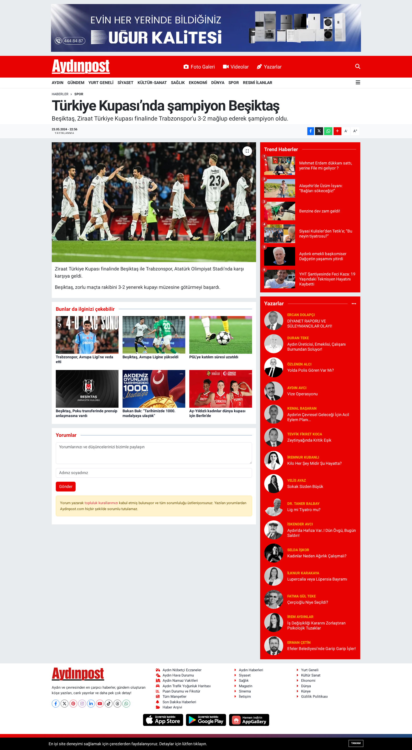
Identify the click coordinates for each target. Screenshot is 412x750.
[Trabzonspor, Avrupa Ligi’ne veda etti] (87, 334)
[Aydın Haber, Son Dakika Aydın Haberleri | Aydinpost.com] (81, 67)
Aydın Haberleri (251, 670)
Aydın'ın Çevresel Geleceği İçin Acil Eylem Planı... (318, 417)
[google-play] (206, 719)
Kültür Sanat (310, 675)
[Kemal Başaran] (273, 413)
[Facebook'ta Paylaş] (310, 131)
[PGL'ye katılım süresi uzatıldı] (220, 334)
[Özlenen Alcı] (273, 366)
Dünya (306, 686)
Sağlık (244, 680)
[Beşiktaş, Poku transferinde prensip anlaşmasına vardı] (87, 388)
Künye (306, 691)
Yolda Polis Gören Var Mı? (310, 370)
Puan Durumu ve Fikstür (181, 691)
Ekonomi (308, 680)
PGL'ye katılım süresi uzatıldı (213, 357)
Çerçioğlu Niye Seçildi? (307, 602)
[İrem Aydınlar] (273, 622)
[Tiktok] (109, 704)
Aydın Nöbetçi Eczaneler (182, 670)
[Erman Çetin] (273, 645)
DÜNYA (217, 82)
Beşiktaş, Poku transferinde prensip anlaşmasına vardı (86, 413)
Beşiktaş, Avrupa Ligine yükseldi (150, 357)
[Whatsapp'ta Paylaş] (328, 131)
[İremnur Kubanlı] (273, 460)
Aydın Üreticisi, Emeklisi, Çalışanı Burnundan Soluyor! (316, 347)
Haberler (60, 94)
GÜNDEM (75, 82)
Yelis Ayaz (296, 480)
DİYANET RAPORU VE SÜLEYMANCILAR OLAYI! (309, 323)
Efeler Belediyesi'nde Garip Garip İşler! (321, 648)
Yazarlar (273, 67)
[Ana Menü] (358, 83)
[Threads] (117, 704)
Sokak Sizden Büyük (305, 486)
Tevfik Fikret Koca (304, 434)
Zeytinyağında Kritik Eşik (309, 440)
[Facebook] (56, 704)
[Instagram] (82, 704)
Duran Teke (298, 338)
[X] (64, 704)
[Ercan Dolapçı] (273, 320)
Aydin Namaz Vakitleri (180, 680)
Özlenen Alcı (299, 364)
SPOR (233, 82)
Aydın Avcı (296, 388)
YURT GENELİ (100, 82)
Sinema (245, 691)
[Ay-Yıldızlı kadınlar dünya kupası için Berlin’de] (220, 388)
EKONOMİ (198, 82)
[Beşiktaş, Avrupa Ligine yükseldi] (154, 334)
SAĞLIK (178, 82)
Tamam (356, 743)
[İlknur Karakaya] (273, 575)
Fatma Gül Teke (301, 596)
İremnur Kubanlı (303, 457)
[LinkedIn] (91, 704)
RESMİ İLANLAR (257, 82)
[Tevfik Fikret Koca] (273, 436)
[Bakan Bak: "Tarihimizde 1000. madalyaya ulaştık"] (154, 388)
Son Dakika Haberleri (179, 702)
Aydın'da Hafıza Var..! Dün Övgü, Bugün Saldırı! (321, 533)
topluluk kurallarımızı (102, 503)
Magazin (245, 686)
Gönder (65, 486)
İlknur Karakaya (303, 573)
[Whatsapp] (126, 704)
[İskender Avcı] (273, 529)
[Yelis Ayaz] (273, 483)
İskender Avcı (300, 524)
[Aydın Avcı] (273, 390)
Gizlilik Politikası (314, 696)
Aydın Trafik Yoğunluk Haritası (187, 686)
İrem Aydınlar (300, 617)
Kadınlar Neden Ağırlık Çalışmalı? (316, 556)
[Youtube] (100, 704)
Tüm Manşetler (174, 696)
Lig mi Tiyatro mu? (303, 509)
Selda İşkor (298, 550)
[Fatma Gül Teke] (273, 599)
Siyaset (245, 675)
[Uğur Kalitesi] (206, 27)
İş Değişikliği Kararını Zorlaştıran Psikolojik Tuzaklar (316, 625)
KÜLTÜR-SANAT (152, 82)
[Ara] (357, 66)
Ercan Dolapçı (301, 315)
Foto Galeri (203, 67)
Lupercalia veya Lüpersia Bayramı (317, 579)
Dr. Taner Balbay (303, 504)
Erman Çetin (299, 642)
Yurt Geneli (310, 670)
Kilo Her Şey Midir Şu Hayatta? (314, 463)
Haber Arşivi (172, 707)
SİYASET (126, 82)
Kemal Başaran (302, 408)
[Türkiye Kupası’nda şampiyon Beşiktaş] (154, 202)
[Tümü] (354, 303)
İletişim (245, 696)
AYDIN (57, 82)
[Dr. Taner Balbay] (273, 506)
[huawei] (249, 719)
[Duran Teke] (273, 343)
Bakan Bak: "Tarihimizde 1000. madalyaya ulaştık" (149, 413)
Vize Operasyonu (302, 393)
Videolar (240, 67)
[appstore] (163, 719)
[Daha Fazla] (337, 131)
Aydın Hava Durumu (178, 675)
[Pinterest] (73, 704)
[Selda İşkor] (273, 552)
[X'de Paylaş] (319, 131)
